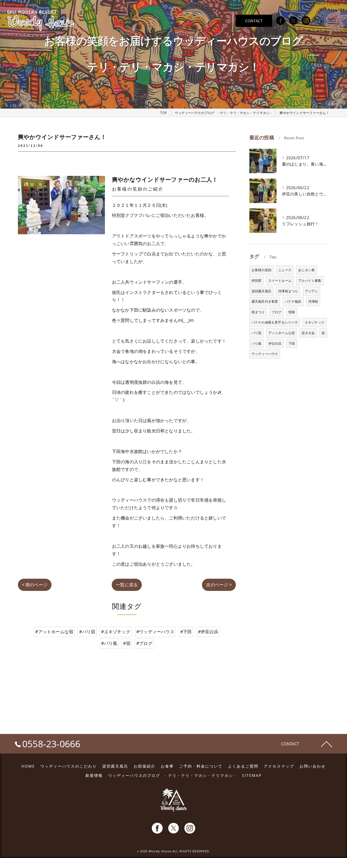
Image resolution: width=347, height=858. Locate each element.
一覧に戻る (127, 585)
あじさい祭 (306, 270)
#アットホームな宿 (54, 632)
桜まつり (258, 312)
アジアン (311, 291)
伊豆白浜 (275, 343)
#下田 (186, 632)
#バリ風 (109, 643)
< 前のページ (34, 585)
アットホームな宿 (281, 333)
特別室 (257, 280)
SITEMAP (252, 775)
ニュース (284, 270)
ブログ (277, 312)
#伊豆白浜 (208, 632)
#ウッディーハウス (155, 632)
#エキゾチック (115, 632)
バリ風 (257, 343)
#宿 (126, 643)
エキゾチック (314, 322)
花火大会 (308, 333)
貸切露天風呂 (261, 291)
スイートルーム (279, 280)
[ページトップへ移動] (326, 743)
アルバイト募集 (309, 280)
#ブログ (144, 643)
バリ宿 (257, 333)
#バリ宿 (87, 632)
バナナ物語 (293, 301)
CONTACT (254, 20)
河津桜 (313, 301)
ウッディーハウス (265, 354)
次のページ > (219, 585)
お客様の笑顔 (261, 270)
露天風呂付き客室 (265, 301)
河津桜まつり (288, 291)
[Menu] (332, 21)
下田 (291, 343)
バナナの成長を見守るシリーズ (275, 322)
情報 (291, 312)
